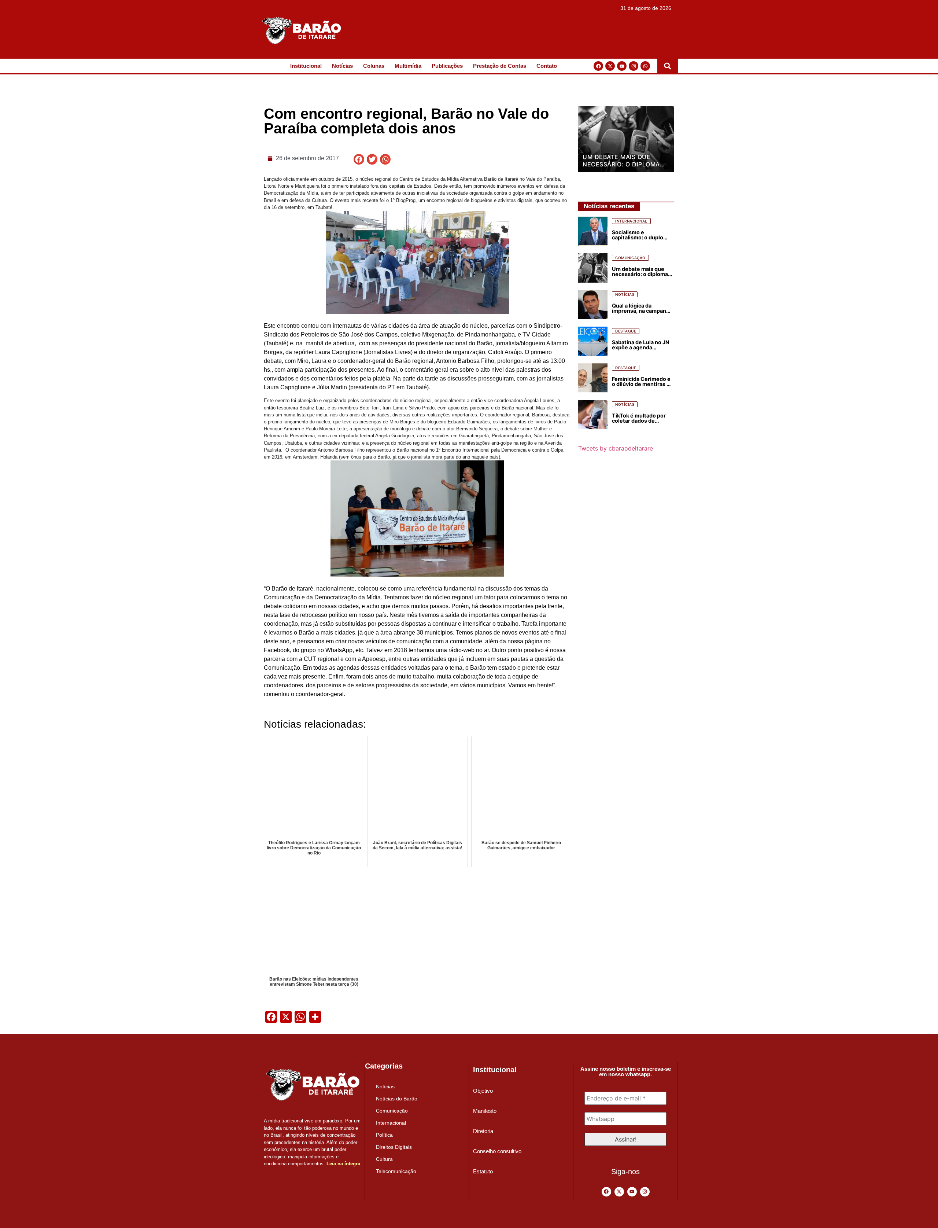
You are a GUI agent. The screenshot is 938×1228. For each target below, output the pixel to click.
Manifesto (484, 1111)
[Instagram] (633, 66)
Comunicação (392, 1111)
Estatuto (483, 1171)
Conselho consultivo (497, 1151)
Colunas (373, 66)
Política (384, 1135)
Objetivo (483, 1091)
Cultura (384, 1159)
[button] (667, 66)
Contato (546, 66)
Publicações (447, 66)
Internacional (391, 1123)
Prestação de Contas (499, 66)
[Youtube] (622, 66)
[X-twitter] (610, 66)
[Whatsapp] (645, 66)
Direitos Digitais (394, 1147)
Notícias (342, 66)
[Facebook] (598, 66)
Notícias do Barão (396, 1099)
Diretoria (483, 1131)
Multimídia (408, 66)
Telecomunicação (396, 1171)
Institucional (306, 66)
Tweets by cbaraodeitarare (615, 448)
